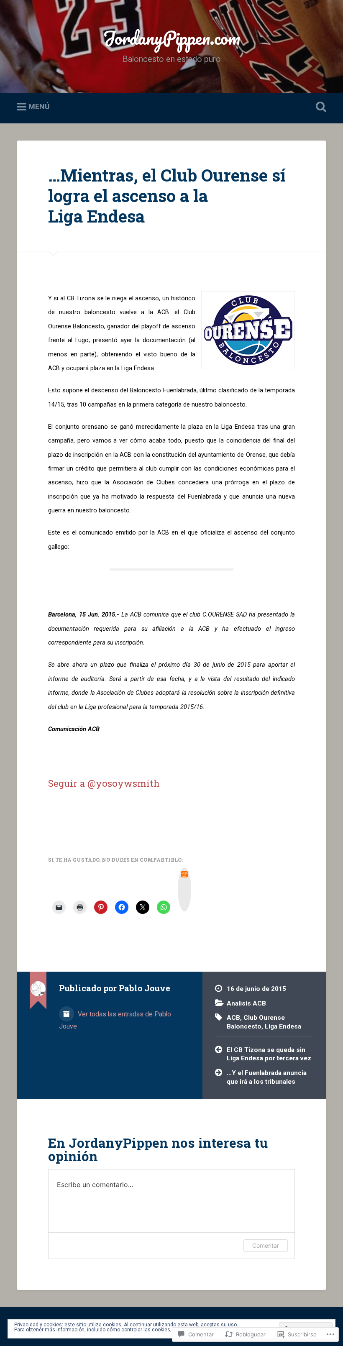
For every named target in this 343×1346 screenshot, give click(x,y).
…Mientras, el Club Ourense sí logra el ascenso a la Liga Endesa (167, 195)
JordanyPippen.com (171, 37)
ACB (233, 1017)
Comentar (265, 1245)
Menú (39, 106)
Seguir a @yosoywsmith (104, 783)
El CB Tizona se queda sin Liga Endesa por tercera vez (269, 1054)
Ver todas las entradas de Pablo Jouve (115, 1020)
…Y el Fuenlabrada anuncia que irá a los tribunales (267, 1077)
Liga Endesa (283, 1026)
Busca (319, 107)
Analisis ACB (246, 1003)
